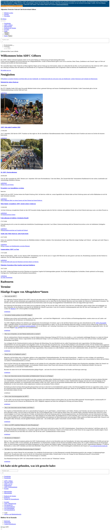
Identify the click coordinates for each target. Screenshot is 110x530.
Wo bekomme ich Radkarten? (12, 438)
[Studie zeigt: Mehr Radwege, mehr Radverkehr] (55, 230)
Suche (6, 36)
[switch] (13, 45)
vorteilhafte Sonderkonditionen (27, 326)
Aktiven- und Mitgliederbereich (12, 514)
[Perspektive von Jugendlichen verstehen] (55, 184)
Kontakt (6, 488)
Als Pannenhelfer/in (9, 510)
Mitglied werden (8, 13)
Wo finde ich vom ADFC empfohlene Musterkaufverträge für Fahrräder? (22, 449)
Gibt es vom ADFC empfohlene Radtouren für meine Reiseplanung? (21, 425)
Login (5, 31)
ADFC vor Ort (8, 484)
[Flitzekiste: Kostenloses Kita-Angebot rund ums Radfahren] (55, 262)
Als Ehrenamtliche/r (9, 506)
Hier (16, 327)
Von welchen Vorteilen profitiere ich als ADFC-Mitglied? (18, 315)
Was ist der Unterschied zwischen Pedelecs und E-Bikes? (19, 407)
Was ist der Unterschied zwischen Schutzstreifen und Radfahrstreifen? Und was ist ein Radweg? (29, 376)
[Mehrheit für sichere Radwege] (55, 79)
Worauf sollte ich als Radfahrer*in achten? (15, 354)
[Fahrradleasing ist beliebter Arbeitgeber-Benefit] (55, 214)
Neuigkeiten (7, 23)
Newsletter (7, 16)
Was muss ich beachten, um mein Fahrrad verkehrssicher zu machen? (22, 334)
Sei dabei (6, 29)
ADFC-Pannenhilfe (101, 323)
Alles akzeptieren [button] (18, 6)
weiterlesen (7, 311)
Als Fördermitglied (9, 508)
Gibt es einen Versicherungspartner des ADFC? (16, 396)
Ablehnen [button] (3, 6)
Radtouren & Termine (10, 28)
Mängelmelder (8, 26)
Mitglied (13, 308)
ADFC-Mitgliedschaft (10, 503)
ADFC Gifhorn (8, 25)
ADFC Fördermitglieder (10, 487)
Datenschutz (7, 522)
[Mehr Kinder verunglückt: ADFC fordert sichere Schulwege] (55, 200)
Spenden (6, 14)
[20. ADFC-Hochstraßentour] (55, 154)
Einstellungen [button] (9, 6)
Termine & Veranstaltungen (11, 499)
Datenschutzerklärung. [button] (62, 4)
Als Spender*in (8, 505)
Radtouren (7, 497)
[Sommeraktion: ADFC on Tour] (55, 246)
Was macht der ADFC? (10, 296)
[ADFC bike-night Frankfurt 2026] (55, 109)
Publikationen (8, 485)
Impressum (7, 521)
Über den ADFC (8, 482)
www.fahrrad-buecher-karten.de (98, 446)
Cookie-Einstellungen (10, 524)
